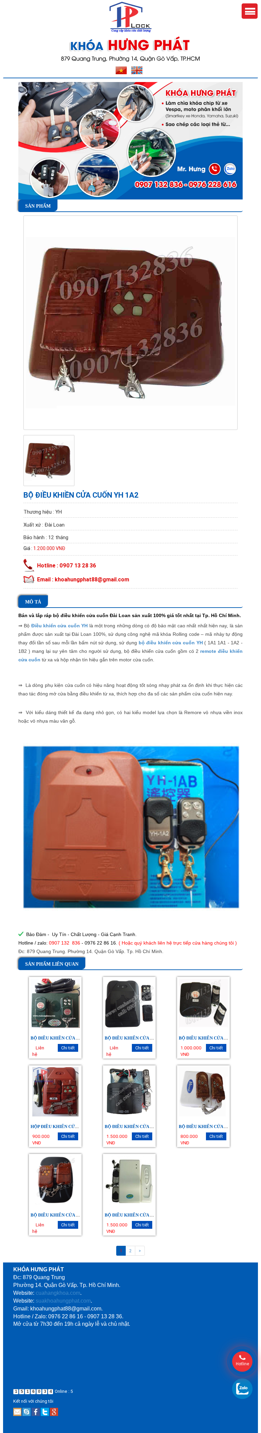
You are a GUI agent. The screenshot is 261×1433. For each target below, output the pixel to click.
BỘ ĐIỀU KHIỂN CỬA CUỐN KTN (65, 1215)
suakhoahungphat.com (63, 1301)
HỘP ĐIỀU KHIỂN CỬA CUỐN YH (65, 1126)
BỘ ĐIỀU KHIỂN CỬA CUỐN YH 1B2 (142, 1038)
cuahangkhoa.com (58, 1293)
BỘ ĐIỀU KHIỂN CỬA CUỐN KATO (140, 1215)
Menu (250, 11)
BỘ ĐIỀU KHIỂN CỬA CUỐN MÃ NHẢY (144, 1126)
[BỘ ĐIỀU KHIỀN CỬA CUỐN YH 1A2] (130, 322)
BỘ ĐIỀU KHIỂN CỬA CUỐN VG (211, 1038)
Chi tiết (68, 1048)
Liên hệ (38, 1051)
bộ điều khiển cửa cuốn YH (171, 642)
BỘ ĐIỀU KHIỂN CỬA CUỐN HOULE (216, 1126)
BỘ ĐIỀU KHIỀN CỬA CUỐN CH (63, 1038)
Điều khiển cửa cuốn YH (59, 625)
